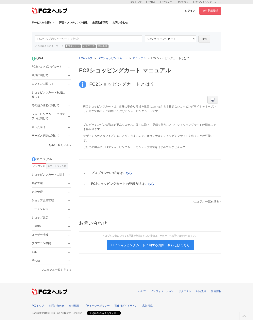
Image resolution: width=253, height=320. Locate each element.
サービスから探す (42, 22)
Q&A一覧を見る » (60, 144)
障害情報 (216, 291)
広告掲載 (147, 305)
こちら (127, 173)
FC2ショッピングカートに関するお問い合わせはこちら (150, 245)
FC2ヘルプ (86, 58)
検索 (204, 38)
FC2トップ (136, 2)
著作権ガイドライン (126, 305)
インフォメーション (162, 291)
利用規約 (201, 291)
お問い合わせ (120, 22)
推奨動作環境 (100, 22)
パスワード (88, 46)
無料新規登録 (210, 10)
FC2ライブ (166, 2)
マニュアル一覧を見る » (206, 201)
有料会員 (102, 46)
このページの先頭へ (244, 316)
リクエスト (184, 291)
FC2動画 (151, 2)
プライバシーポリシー (97, 305)
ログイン (190, 10)
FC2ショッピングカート (112, 58)
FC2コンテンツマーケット (207, 2)
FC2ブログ (182, 2)
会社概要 (74, 305)
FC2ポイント (72, 46)
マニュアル (139, 58)
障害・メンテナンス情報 (73, 22)
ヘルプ (142, 291)
